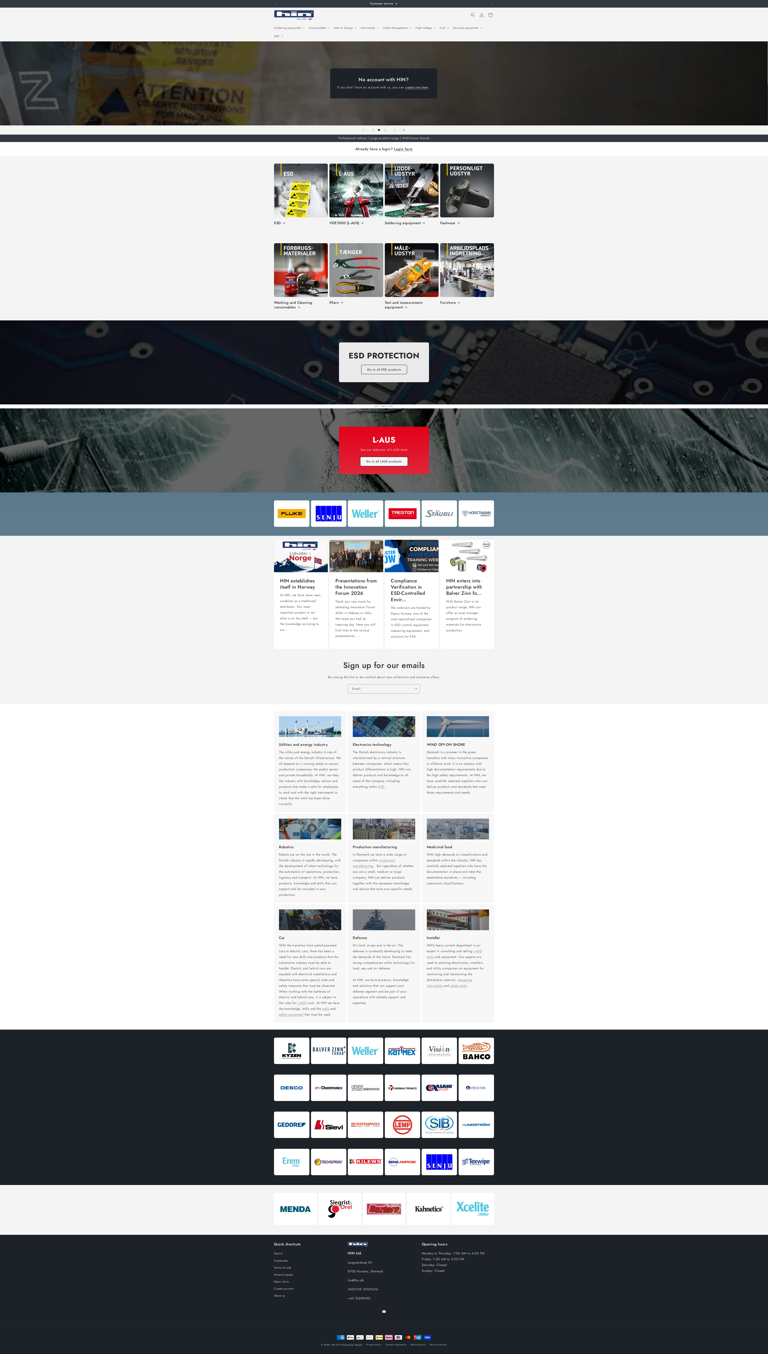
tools (325, 1008)
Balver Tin (328, 1069)
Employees (281, 1261)
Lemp (402, 1143)
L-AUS (302, 1003)
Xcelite (472, 1229)
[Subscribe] (415, 689)
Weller (365, 531)
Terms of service (438, 1344)
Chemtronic (328, 1106)
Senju (328, 531)
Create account (283, 1289)
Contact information (396, 1344)
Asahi (439, 1106)
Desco (291, 1106)
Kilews (365, 1180)
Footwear (448, 223)
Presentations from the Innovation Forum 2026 (356, 587)
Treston (402, 531)
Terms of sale (282, 1268)
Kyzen (291, 1069)
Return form (281, 1282)
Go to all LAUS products (384, 461)
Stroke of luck (291, 531)
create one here (416, 87)
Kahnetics (428, 1229)
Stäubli (439, 531)
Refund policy (418, 1344)
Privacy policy (373, 1344)
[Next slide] (394, 130)
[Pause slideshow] (404, 130)
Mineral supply (283, 1275)
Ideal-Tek (476, 1106)
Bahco (476, 1069)
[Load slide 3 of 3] (385, 130)
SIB (439, 1143)
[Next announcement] (492, 4)
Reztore (384, 1229)
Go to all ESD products (384, 369)
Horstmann (476, 531)
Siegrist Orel (339, 1229)
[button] (289, 28)
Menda (295, 1229)
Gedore (291, 1143)
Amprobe (402, 1180)
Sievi (328, 1143)
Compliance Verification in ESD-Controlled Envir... (408, 590)
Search (278, 1253)
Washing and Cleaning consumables (293, 305)
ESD (277, 223)
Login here (403, 149)
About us (279, 1296)
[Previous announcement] (275, 4)
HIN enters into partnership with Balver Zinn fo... (464, 587)
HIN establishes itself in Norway (297, 584)
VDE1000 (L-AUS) (344, 223)
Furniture (448, 302)
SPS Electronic (365, 1106)
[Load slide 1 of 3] (373, 130)
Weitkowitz (365, 1143)
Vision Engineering (439, 1069)
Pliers (334, 302)
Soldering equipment (403, 223)
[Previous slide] (363, 130)
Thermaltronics (402, 1106)
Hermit (291, 1180)
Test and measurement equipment (404, 305)
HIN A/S (335, 1344)
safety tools (458, 985)
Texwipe (476, 1180)
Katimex (402, 1069)
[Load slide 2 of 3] (379, 130)
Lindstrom (476, 1143)
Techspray (328, 1180)
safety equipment (291, 1014)
